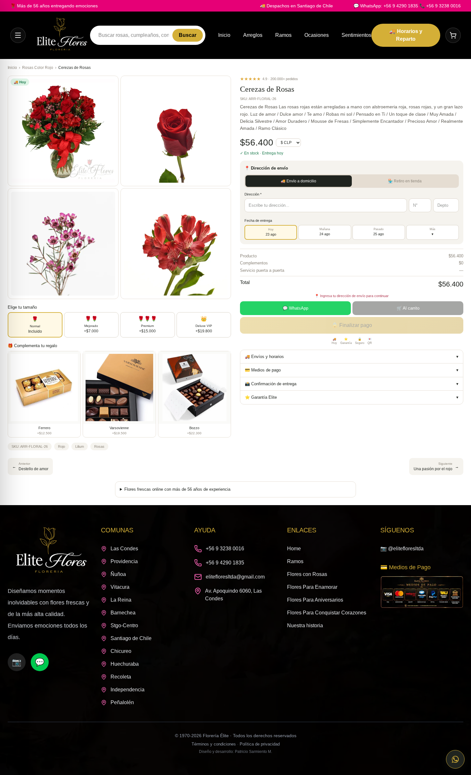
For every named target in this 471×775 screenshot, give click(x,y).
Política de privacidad (260, 744)
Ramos (283, 35)
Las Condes (124, 548)
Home (294, 548)
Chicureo (121, 651)
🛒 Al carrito (408, 308)
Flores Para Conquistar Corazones (326, 612)
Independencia (128, 689)
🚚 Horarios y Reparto (405, 35)
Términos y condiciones (214, 744)
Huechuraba (125, 664)
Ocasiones (316, 35)
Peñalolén (122, 702)
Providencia (124, 561)
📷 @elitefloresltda (402, 548)
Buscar (187, 35)
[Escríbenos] (455, 759)
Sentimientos (356, 35)
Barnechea (123, 612)
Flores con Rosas (307, 574)
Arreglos (252, 35)
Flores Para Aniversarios (315, 600)
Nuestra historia (305, 625)
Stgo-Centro (124, 625)
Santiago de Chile (131, 638)
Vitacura (120, 587)
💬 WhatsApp (295, 308)
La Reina (121, 600)
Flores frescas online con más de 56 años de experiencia (177, 489)
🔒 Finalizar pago (352, 325)
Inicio (224, 35)
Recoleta (121, 676)
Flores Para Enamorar (312, 587)
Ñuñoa (118, 574)
